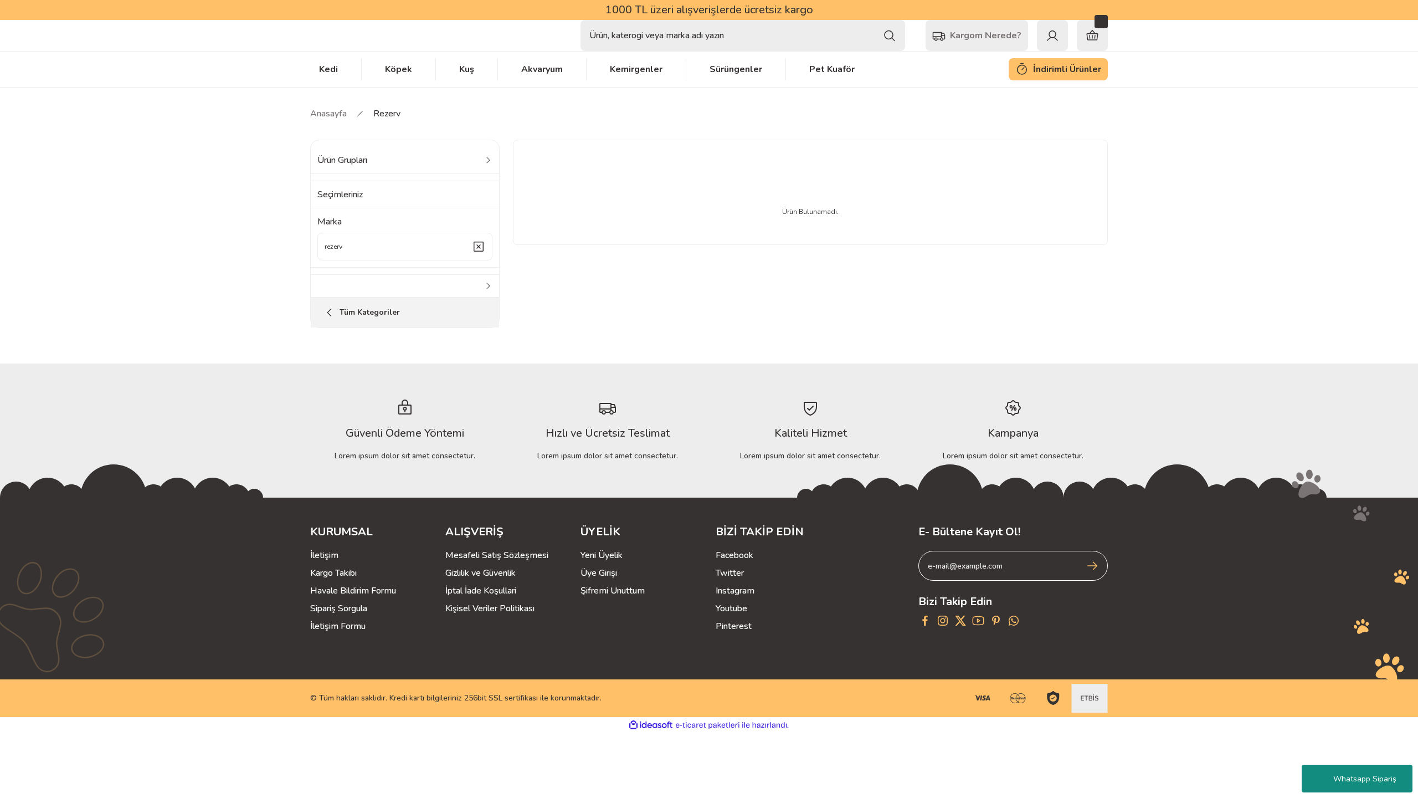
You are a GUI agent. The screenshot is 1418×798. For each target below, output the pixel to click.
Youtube (731, 608)
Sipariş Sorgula (338, 608)
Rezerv (386, 114)
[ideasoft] (651, 725)
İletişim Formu (338, 626)
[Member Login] (1052, 35)
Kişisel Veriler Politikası (490, 608)
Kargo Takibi (333, 573)
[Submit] (1092, 566)
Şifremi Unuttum (612, 591)
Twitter (730, 573)
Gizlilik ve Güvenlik (480, 573)
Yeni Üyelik (601, 555)
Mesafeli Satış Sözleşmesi (496, 555)
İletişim (324, 555)
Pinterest (734, 626)
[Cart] (1092, 35)
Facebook (734, 555)
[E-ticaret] (707, 725)
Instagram (735, 591)
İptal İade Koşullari (480, 591)
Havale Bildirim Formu (353, 591)
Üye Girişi (598, 573)
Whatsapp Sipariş (1364, 779)
